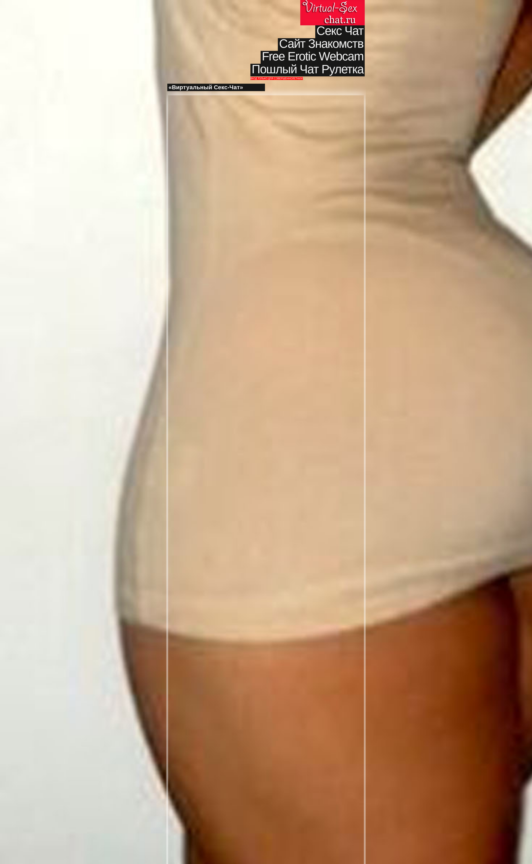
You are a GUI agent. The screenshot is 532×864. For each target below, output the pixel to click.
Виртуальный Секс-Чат (332, 12)
